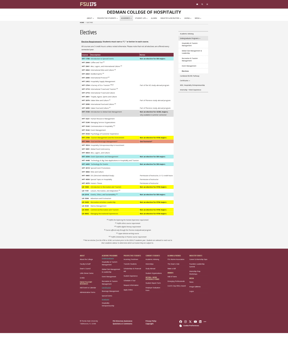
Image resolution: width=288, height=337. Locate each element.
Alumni (154, 18)
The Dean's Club (173, 264)
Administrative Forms (87, 292)
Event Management (189, 66)
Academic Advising (187, 34)
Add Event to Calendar (88, 288)
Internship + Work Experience (190, 90)
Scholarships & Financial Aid (132, 269)
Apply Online (128, 290)
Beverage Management (110, 291)
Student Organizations (154, 273)
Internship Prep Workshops (194, 272)
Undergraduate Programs (189, 38)
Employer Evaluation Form (153, 289)
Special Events (107, 296)
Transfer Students (130, 264)
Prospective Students (107, 18)
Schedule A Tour (129, 280)
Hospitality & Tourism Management (190, 44)
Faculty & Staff (85, 264)
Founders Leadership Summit (197, 265)
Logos (191, 291)
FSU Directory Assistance (122, 321)
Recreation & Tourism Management (190, 59)
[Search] (202, 4)
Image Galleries (195, 287)
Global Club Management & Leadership (192, 52)
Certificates (184, 80)
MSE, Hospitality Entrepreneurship (192, 85)
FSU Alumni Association (176, 259)
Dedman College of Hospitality (144, 12)
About (90, 18)
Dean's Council (85, 268)
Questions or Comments (122, 324)
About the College (86, 259)
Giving (187, 18)
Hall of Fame (172, 276)
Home (82, 22)
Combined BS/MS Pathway (189, 76)
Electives (185, 71)
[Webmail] (197, 4)
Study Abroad (150, 268)
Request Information (131, 285)
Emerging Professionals (176, 281)
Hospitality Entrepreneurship (108, 304)
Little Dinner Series (86, 273)
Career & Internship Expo (198, 259)
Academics (125, 18)
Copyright (150, 324)
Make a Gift (172, 268)
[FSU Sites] (207, 4)
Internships (150, 264)
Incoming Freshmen (131, 259)
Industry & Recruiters (170, 18)
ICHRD (82, 278)
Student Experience (131, 276)
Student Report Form (153, 283)
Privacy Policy (151, 321)
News (191, 282)
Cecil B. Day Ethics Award (177, 286)
